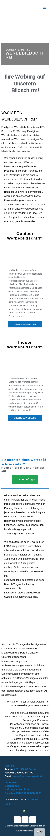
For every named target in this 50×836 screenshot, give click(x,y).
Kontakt (9, 765)
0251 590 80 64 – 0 (25, 769)
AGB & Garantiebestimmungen (23, 792)
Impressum (11, 782)
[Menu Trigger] (44, 7)
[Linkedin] (25, 819)
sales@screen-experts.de (28, 776)
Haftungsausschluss (17, 789)
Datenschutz (12, 786)
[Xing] (32, 819)
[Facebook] (17, 819)
